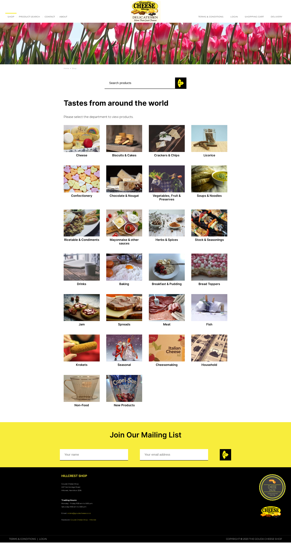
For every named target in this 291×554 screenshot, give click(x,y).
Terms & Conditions (210, 16)
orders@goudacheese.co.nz (79, 513)
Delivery (276, 16)
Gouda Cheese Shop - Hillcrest (83, 520)
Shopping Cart (254, 16)
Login (234, 16)
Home (66, 68)
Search (180, 83)
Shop (74, 68)
